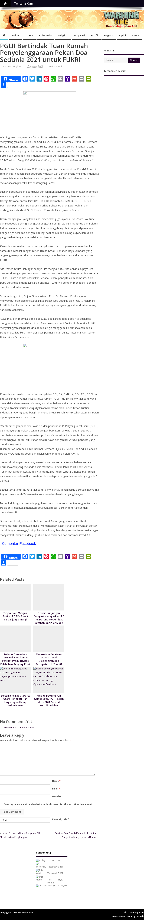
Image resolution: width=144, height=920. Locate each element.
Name (56, 780)
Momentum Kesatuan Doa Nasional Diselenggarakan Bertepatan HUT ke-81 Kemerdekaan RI (48, 661)
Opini (122, 35)
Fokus (15, 35)
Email (56, 788)
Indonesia (45, 35)
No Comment (55, 66)
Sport (135, 35)
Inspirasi (79, 35)
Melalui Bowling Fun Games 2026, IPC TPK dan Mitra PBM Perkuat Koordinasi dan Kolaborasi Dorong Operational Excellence (49, 704)
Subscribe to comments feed (19, 727)
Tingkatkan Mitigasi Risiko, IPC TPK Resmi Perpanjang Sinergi (15, 616)
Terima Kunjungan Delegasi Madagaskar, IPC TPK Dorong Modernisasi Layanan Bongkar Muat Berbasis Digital (49, 620)
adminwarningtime (11, 66)
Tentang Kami (23, 3)
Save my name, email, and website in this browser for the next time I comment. (48, 804)
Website (56, 796)
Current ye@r (60, 819)
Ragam (108, 35)
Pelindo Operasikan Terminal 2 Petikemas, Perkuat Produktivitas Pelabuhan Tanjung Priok (15, 659)
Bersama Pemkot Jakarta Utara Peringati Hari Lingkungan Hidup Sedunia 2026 (15, 700)
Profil (94, 35)
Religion (63, 35)
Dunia (29, 35)
